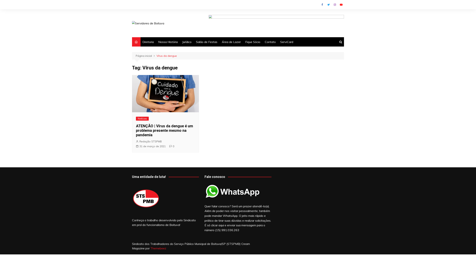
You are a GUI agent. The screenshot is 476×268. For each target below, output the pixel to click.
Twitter (328, 4)
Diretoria (148, 42)
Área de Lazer (231, 42)
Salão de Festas (206, 42)
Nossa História (168, 42)
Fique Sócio (252, 42)
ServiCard (286, 42)
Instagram (335, 4)
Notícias (142, 118)
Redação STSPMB (150, 141)
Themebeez (158, 248)
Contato (270, 42)
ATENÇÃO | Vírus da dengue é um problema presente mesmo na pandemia (164, 130)
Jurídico (187, 42)
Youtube (341, 4)
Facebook (322, 4)
